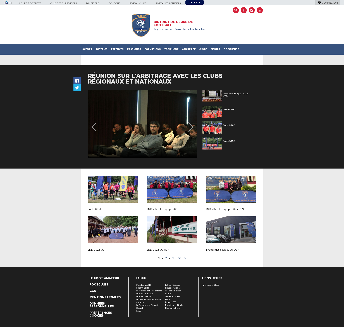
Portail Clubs (138, 3)
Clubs (203, 49)
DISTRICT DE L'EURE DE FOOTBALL (173, 23)
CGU (93, 290)
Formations (153, 49)
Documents (231, 49)
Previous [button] (94, 124)
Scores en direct (172, 296)
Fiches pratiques (173, 288)
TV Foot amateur (173, 291)
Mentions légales (105, 297)
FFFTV (167, 299)
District (102, 49)
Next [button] (191, 124)
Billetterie (92, 3)
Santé (168, 294)
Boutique (114, 3)
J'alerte (194, 2)
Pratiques (134, 49)
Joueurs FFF (170, 302)
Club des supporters (63, 3)
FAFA (138, 311)
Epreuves (117, 49)
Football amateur (144, 294)
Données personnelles (102, 305)
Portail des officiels (168, 3)
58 (179, 258)
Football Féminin (144, 296)
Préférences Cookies (101, 314)
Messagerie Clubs (211, 285)
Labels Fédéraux (172, 285)
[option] (142, 124)
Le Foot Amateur (104, 278)
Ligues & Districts (30, 3)
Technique (171, 49)
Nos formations (172, 308)
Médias (215, 49)
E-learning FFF (142, 288)
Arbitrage (189, 49)
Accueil (87, 49)
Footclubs (99, 284)
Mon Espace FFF (143, 285)
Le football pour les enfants (149, 291)
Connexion (330, 2)
